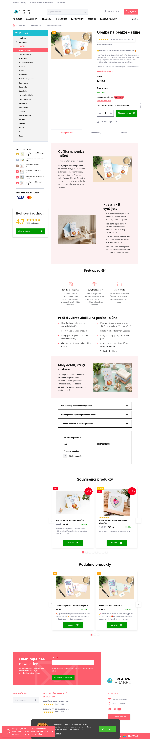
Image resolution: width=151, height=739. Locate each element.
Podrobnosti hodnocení (126, 39)
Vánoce (21, 128)
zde (82, 729)
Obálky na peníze (25, 50)
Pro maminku (24, 83)
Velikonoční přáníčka (26, 95)
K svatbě (22, 71)
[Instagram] (114, 708)
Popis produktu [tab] (66, 133)
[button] (83, 552)
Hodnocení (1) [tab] (96, 133)
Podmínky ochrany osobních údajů (41, 3)
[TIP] (73, 587)
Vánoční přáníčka (25, 99)
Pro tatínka (23, 87)
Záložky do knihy (25, 54)
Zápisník (22, 111)
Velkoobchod (61, 3)
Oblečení (22, 124)
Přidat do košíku (124, 113)
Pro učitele (23, 91)
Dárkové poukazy (25, 115)
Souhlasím (109, 729)
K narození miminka (26, 62)
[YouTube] (119, 708)
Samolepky (23, 42)
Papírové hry (23, 107)
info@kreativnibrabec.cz (121, 699)
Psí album (22, 38)
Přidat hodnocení (24, 231)
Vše (20, 132)
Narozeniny (23, 58)
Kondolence (23, 75)
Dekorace (22, 120)
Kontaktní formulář (119, 717)
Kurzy (21, 136)
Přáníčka (22, 46)
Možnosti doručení (104, 101)
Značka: (104, 44)
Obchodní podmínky (19, 3)
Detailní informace (104, 71)
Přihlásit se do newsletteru (63, 677)
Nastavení (57, 734)
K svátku (22, 66)
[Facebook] (109, 708)
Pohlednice (23, 103)
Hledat (85, 12)
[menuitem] (18, 19)
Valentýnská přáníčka (26, 79)
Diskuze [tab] (124, 133)
